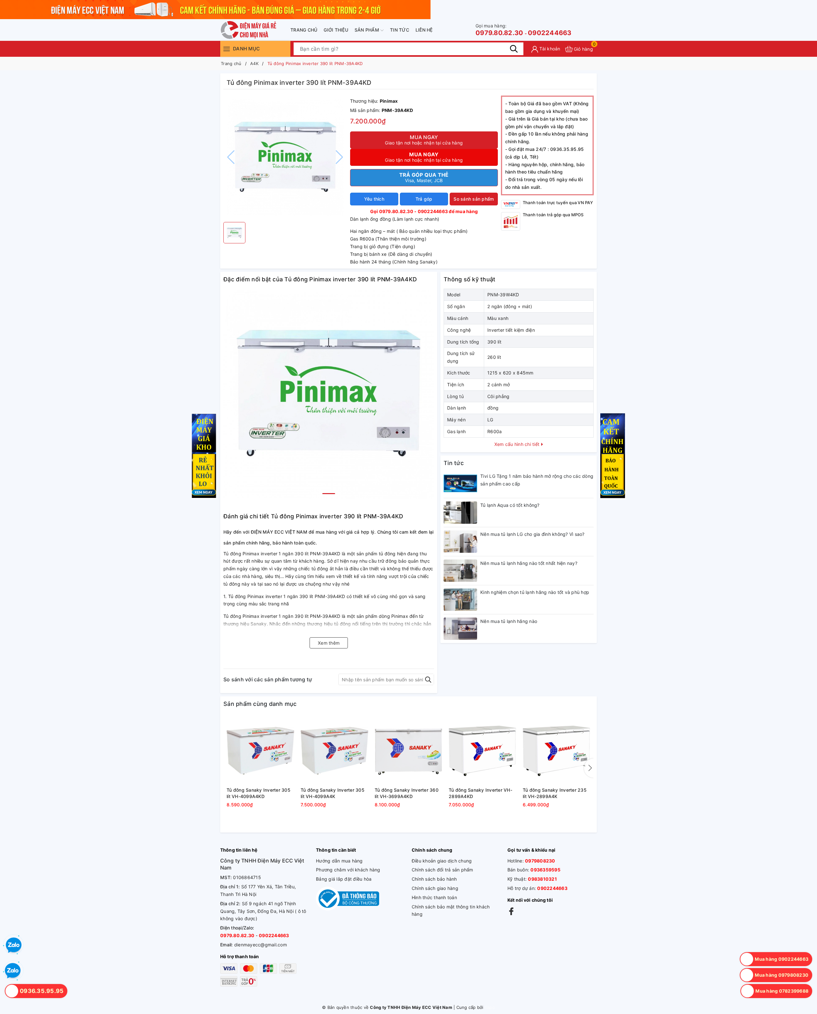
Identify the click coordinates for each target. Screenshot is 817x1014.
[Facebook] (511, 911)
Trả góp (424, 199)
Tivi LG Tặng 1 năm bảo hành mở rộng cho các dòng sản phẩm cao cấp (536, 479)
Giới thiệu (336, 30)
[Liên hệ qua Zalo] (13, 971)
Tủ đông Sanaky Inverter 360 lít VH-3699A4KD (406, 793)
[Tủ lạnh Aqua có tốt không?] (460, 512)
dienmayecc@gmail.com (260, 944)
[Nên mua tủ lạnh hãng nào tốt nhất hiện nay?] (460, 570)
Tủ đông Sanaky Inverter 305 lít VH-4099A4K (332, 793)
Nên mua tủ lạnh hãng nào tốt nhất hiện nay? (528, 563)
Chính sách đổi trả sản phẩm (442, 869)
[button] (328, 493)
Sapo (490, 1007)
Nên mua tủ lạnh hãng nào (508, 621)
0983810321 (542, 879)
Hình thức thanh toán (434, 897)
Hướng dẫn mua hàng (339, 860)
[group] (285, 157)
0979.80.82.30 (499, 30)
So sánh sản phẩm (473, 199)
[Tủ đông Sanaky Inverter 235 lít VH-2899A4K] (556, 750)
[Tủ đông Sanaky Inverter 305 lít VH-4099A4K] (334, 750)
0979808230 (540, 860)
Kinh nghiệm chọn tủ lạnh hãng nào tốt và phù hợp (534, 592)
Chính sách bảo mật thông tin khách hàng (451, 910)
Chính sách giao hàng (435, 888)
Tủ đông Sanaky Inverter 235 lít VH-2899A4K (555, 793)
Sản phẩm (367, 30)
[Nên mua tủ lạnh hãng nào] (460, 629)
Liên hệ (424, 30)
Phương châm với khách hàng (348, 869)
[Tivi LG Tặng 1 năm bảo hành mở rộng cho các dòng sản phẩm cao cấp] (460, 483)
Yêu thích (374, 199)
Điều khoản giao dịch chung (442, 860)
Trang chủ (303, 30)
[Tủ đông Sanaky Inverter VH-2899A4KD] (482, 750)
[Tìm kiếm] (514, 49)
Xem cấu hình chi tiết (517, 444)
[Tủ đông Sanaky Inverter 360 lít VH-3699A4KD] (408, 750)
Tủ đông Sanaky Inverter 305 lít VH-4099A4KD (258, 793)
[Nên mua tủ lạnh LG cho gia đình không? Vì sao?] (460, 541)
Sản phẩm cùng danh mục (260, 703)
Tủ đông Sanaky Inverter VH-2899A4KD (480, 793)
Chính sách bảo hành (434, 879)
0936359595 (545, 869)
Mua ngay (424, 139)
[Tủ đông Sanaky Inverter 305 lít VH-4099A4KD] (260, 750)
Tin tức (399, 30)
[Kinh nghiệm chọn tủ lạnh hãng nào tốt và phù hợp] (460, 599)
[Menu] (226, 48)
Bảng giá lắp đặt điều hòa (343, 879)
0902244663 (550, 33)
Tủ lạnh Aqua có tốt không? (510, 505)
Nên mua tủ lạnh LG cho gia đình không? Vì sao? (532, 534)
